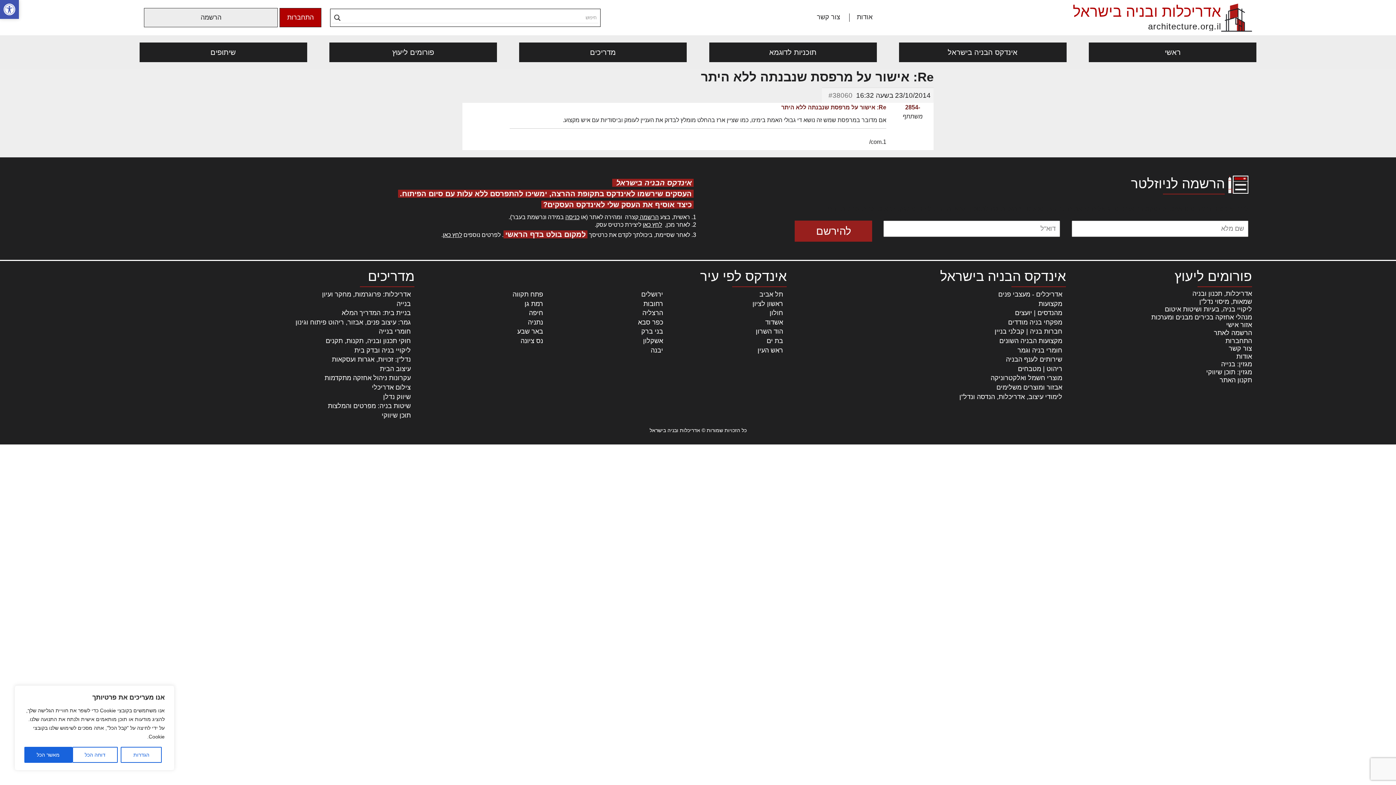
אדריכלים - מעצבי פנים (1030, 294)
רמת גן (534, 303)
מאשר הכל (48, 755)
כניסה (572, 217)
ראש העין (770, 350)
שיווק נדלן (397, 396)
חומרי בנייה (395, 331)
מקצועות (1050, 303)
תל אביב (771, 294)
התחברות (300, 17)
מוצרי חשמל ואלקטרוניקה (1026, 378)
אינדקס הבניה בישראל (983, 52)
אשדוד (774, 322)
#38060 (841, 95)
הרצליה (652, 313)
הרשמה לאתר (1233, 333)
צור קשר (828, 17)
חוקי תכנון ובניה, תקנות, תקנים (368, 341)
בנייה (404, 303)
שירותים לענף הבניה (1034, 359)
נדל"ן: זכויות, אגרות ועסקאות (371, 359)
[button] (9, 9)
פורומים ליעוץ (413, 52)
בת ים (775, 341)
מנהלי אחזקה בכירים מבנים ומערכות (1201, 317)
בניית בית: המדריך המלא (376, 313)
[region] (94, 727)
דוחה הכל (95, 755)
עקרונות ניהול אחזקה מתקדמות (368, 378)
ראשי (1173, 52)
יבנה (657, 350)
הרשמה (211, 17)
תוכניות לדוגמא (793, 52)
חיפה (536, 313)
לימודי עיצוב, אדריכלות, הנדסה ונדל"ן (1010, 396)
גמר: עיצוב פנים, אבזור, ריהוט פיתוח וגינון (353, 322)
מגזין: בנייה (1236, 364)
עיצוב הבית (395, 369)
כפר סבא (650, 322)
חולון (776, 313)
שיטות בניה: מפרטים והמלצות (369, 406)
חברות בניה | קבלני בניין (1028, 331)
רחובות (653, 303)
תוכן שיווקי (396, 415)
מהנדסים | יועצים (1038, 313)
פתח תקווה (528, 294)
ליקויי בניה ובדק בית (382, 350)
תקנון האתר (1236, 380)
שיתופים (223, 52)
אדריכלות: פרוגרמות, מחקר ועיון (366, 294)
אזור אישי (1239, 325)
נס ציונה (532, 341)
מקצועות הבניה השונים (1030, 341)
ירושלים (652, 294)
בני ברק (652, 331)
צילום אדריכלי (391, 387)
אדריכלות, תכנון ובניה (1222, 293)
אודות (864, 17)
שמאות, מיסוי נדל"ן (1225, 301)
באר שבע (530, 331)
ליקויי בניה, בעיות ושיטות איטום (1208, 309)
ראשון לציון (768, 303)
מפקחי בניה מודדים (1035, 322)
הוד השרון (769, 331)
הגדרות (141, 755)
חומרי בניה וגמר (1040, 350)
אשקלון (653, 341)
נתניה (535, 322)
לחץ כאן (652, 225)
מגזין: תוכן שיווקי (1229, 372)
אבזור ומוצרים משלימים (1029, 387)
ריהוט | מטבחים (1040, 369)
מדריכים (603, 52)
